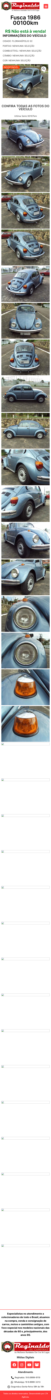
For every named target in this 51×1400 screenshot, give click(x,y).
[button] (46, 6)
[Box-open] (36, 1364)
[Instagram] (21, 1364)
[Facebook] (14, 1364)
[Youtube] (29, 1364)
